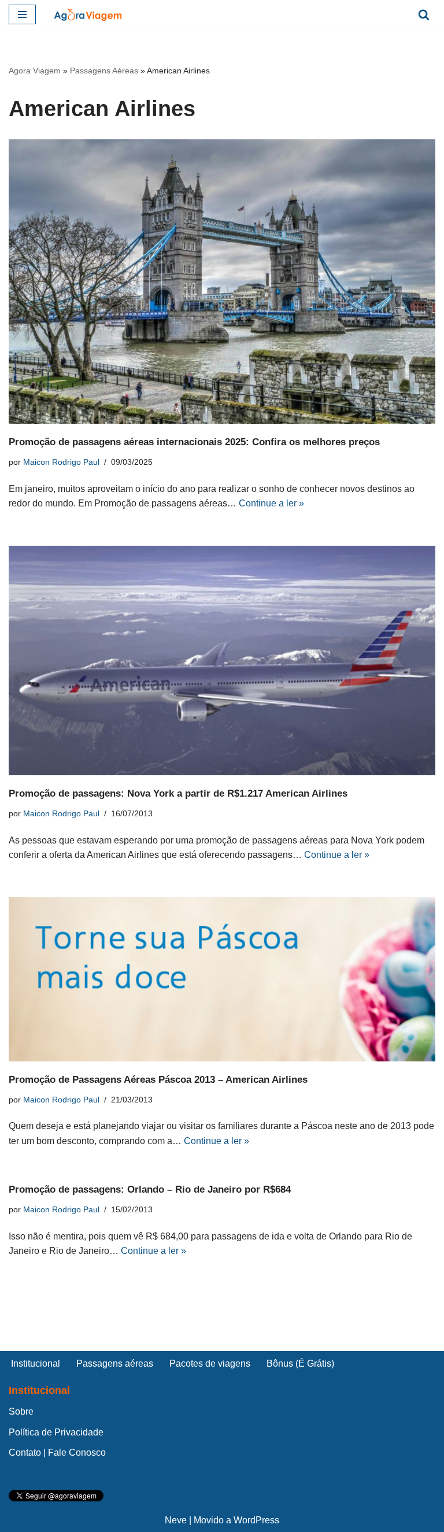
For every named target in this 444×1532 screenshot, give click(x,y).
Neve (176, 1520)
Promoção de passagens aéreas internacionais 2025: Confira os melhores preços (194, 441)
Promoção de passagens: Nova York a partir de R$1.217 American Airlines (178, 793)
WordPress (256, 1520)
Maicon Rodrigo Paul (61, 462)
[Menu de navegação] (22, 14)
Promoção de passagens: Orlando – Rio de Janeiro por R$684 (150, 1189)
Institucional (35, 1363)
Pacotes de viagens (209, 1363)
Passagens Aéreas (104, 70)
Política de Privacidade (56, 1432)
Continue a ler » (271, 503)
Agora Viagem (35, 70)
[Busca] (424, 14)
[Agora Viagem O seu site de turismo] (88, 14)
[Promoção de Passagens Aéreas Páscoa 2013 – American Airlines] (222, 979)
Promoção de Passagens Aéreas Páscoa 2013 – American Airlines (158, 1079)
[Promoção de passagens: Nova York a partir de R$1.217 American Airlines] (222, 660)
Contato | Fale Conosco (57, 1452)
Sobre (21, 1411)
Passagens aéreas (114, 1363)
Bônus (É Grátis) (300, 1363)
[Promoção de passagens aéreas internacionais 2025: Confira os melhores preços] (222, 281)
